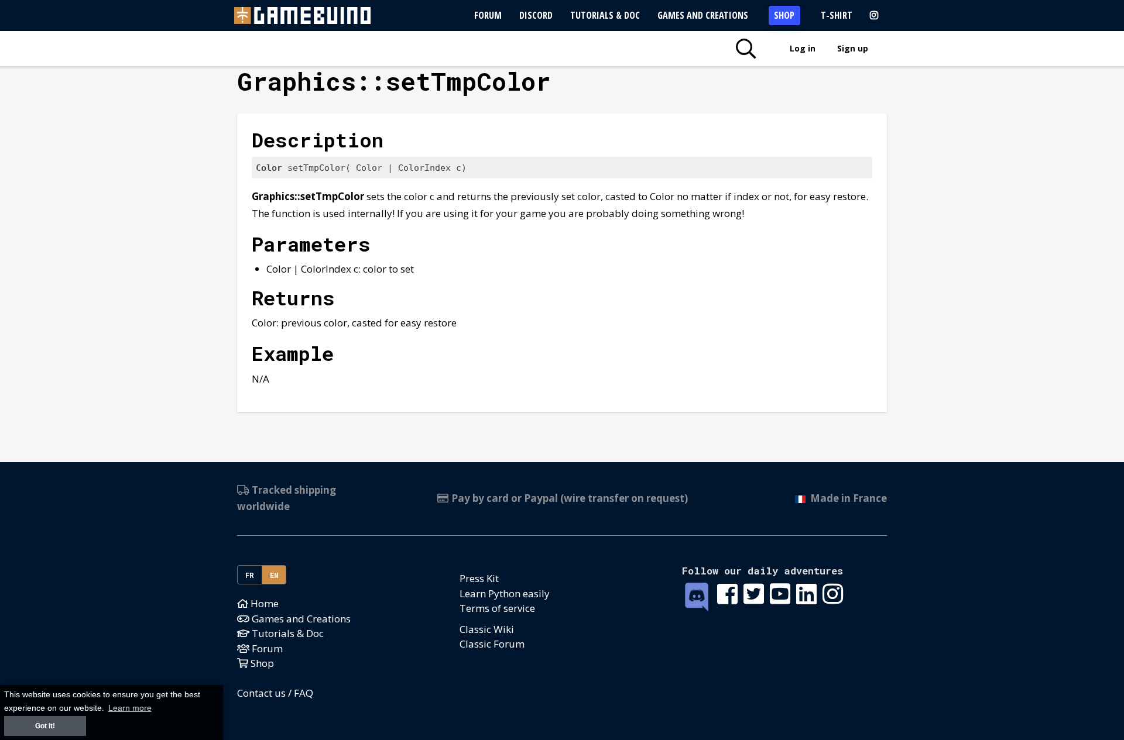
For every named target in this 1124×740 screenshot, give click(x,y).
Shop (784, 15)
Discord (536, 15)
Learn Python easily (505, 593)
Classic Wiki (487, 629)
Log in (802, 48)
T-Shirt (836, 15)
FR (250, 575)
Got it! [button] (45, 726)
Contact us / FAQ (275, 693)
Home (263, 603)
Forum (488, 15)
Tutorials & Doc (605, 15)
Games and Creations (702, 15)
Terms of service (497, 608)
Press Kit (479, 578)
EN (274, 575)
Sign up (852, 48)
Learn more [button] (130, 708)
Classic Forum (492, 643)
